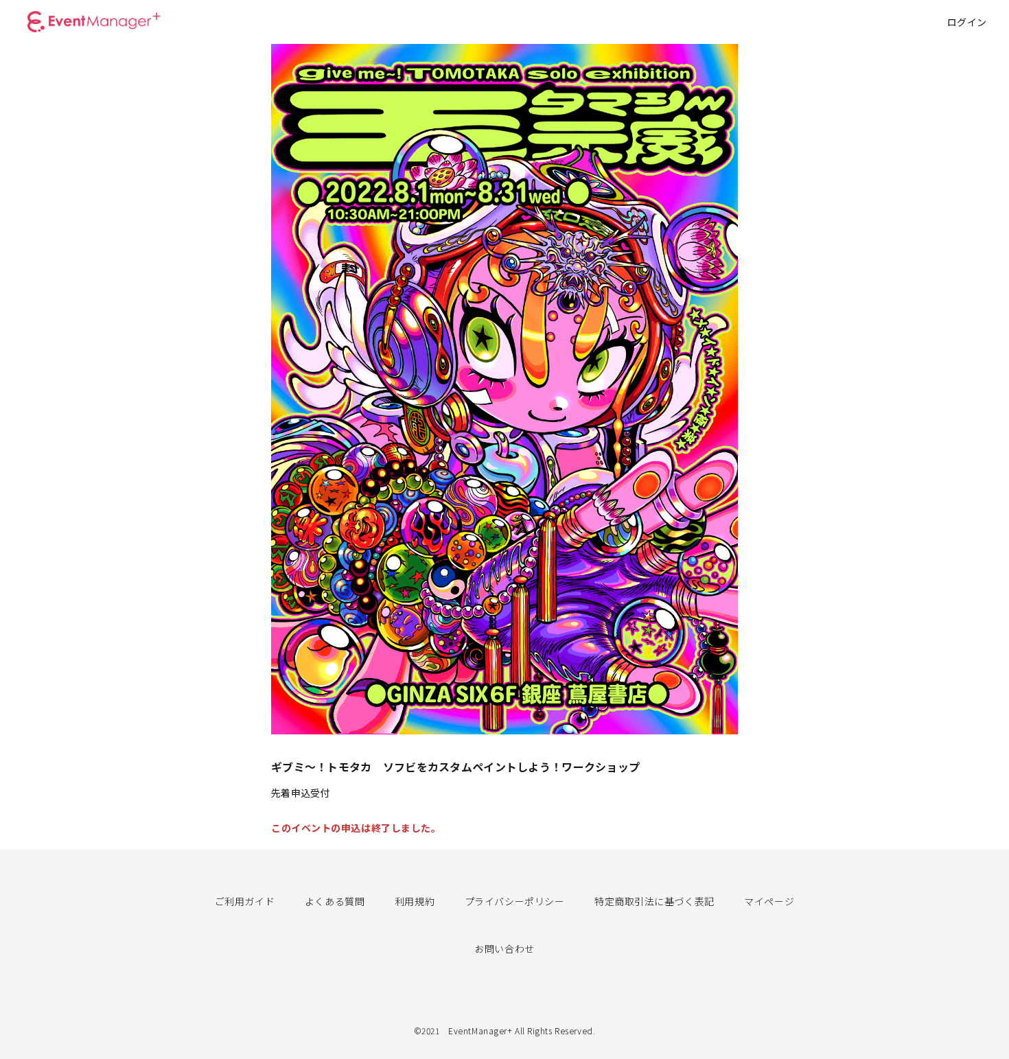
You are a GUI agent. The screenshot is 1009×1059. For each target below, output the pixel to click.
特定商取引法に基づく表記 (654, 901)
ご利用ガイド (245, 901)
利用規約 (414, 901)
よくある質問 (334, 901)
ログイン (967, 22)
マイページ (769, 901)
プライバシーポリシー (515, 901)
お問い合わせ (504, 948)
